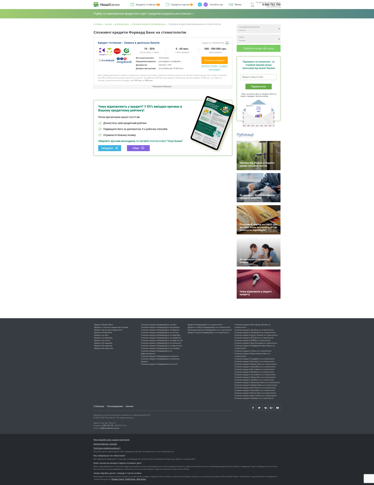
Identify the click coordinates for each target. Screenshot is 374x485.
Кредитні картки (180, 4)
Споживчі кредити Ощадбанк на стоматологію (254, 359)
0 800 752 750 (271, 4)
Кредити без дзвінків (103, 345)
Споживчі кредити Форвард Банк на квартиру (160, 335)
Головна (98, 24)
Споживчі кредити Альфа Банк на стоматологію (255, 332)
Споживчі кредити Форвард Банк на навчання (161, 343)
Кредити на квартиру (103, 337)
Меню (238, 4)
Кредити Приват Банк (103, 324)
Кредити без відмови (103, 343)
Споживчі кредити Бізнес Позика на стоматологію (256, 335)
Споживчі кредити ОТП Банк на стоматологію (254, 337)
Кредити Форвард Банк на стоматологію (205, 324)
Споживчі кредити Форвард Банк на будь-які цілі (162, 340)
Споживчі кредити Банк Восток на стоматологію (255, 387)
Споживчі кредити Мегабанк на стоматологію (254, 372)
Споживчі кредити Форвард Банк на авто (158, 324)
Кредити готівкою (146, 4)
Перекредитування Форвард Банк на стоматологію (210, 330)
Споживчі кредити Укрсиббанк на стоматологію (255, 366)
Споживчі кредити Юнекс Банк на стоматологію (255, 393)
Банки (108, 24)
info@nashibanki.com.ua (109, 428)
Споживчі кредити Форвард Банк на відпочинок (161, 345)
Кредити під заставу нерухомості (108, 330)
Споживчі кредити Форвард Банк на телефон (160, 348)
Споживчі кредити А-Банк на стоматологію (252, 351)
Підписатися (258, 86)
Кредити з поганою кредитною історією (111, 327)
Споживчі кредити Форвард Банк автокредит (160, 327)
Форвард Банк (122, 24)
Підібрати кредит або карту (258, 48)
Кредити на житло (102, 340)
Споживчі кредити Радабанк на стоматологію (254, 398)
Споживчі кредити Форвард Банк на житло (159, 364)
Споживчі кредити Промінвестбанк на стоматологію (257, 382)
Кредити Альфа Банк (103, 332)
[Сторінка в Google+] (271, 408)
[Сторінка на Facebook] (253, 408)
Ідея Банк (141, 479)
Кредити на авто (101, 335)
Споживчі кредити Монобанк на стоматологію (254, 361)
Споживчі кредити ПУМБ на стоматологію (252, 340)
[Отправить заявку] (115, 55)
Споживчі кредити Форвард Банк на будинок (160, 330)
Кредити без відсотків (103, 348)
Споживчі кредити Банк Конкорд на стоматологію (255, 343)
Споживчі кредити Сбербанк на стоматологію (254, 380)
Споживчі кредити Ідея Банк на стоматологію (253, 330)
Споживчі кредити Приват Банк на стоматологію (255, 364)
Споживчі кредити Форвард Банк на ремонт (160, 356)
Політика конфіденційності (107, 448)
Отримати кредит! (215, 60)
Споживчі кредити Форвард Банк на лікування (161, 337)
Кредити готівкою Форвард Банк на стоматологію (209, 327)
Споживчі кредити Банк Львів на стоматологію (254, 369)
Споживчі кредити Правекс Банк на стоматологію (255, 385)
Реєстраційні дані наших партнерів (111, 439)
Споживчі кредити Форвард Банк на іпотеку (160, 332)
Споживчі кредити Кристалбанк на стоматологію (255, 395)
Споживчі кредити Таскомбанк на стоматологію (255, 374)
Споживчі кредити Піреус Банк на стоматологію (255, 377)
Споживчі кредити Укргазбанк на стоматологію (254, 390)
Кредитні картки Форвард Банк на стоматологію (208, 332)
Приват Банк (117, 479)
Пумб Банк (130, 479)
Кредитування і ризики (105, 444)
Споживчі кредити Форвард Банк (149, 24)
